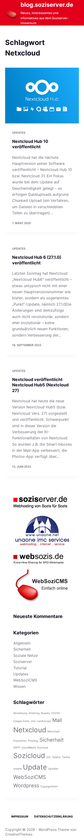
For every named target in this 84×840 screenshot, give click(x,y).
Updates (18, 132)
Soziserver (22, 661)
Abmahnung (20, 713)
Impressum (19, 816)
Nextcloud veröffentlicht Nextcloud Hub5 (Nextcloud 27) (40, 385)
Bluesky (45, 713)
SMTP (16, 747)
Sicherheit (22, 649)
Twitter (66, 757)
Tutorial (20, 668)
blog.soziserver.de (47, 4)
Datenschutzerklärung (53, 816)
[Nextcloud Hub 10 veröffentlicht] (42, 95)
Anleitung (34, 713)
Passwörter (20, 740)
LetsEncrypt (44, 721)
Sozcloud (42, 747)
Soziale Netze (25, 655)
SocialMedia (28, 747)
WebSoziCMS (25, 680)
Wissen (19, 686)
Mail (57, 720)
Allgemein (22, 643)
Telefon (56, 757)
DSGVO (55, 713)
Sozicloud (29, 755)
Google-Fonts (21, 721)
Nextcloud (53, 731)
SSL (48, 757)
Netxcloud (29, 730)
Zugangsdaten (49, 786)
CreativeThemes (18, 834)
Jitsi (33, 721)
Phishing (33, 740)
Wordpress (26, 785)
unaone (17, 768)
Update (35, 767)
